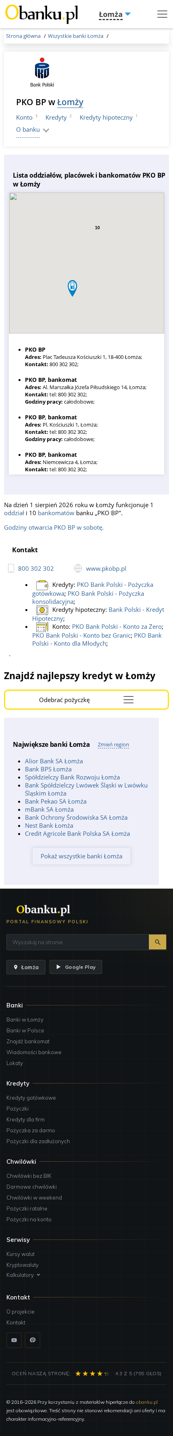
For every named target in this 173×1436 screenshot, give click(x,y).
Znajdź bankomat (27, 1041)
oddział (14, 513)
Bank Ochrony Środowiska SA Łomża (76, 817)
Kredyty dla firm (25, 1119)
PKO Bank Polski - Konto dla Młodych (97, 639)
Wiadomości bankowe (34, 1052)
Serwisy (18, 1239)
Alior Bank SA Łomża (54, 761)
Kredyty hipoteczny (106, 117)
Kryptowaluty (22, 1265)
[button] (72, 288)
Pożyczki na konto (28, 1219)
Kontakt (15, 1322)
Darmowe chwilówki (31, 1186)
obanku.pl (147, 1402)
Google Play (80, 967)
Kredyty (56, 117)
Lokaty (14, 1063)
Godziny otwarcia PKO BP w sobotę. (54, 527)
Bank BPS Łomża (48, 769)
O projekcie (20, 1311)
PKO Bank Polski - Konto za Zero (117, 626)
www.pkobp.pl (106, 568)
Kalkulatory (20, 1275)
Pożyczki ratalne (26, 1208)
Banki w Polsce (25, 1030)
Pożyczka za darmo (30, 1130)
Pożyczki (17, 1108)
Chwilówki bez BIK (28, 1176)
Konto (24, 117)
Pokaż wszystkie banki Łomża (81, 856)
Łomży (70, 102)
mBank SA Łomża (49, 809)
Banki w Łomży (24, 1019)
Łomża (30, 967)
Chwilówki (21, 1161)
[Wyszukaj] (157, 942)
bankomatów (56, 513)
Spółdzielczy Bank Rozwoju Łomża (72, 777)
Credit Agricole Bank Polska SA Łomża (77, 833)
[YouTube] (14, 1340)
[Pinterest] (32, 1340)
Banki (14, 1005)
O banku (28, 129)
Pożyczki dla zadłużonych (38, 1141)
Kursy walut (20, 1254)
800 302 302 (36, 568)
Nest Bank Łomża (49, 825)
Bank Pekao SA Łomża (55, 801)
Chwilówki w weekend (34, 1197)
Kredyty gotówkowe (31, 1097)
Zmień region (113, 744)
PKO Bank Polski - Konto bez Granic (81, 635)
